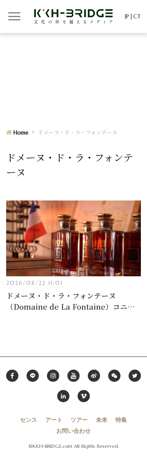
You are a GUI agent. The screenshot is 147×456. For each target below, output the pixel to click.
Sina (94, 376)
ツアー (79, 419)
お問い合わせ (73, 430)
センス (28, 419)
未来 (101, 419)
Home (20, 132)
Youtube (73, 376)
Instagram (53, 376)
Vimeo (84, 396)
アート (53, 419)
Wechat (114, 376)
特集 (121, 419)
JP (127, 16)
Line (33, 376)
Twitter (135, 376)
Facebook (12, 376)
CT (137, 16)
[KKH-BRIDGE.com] (73, 16)
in (63, 396)
